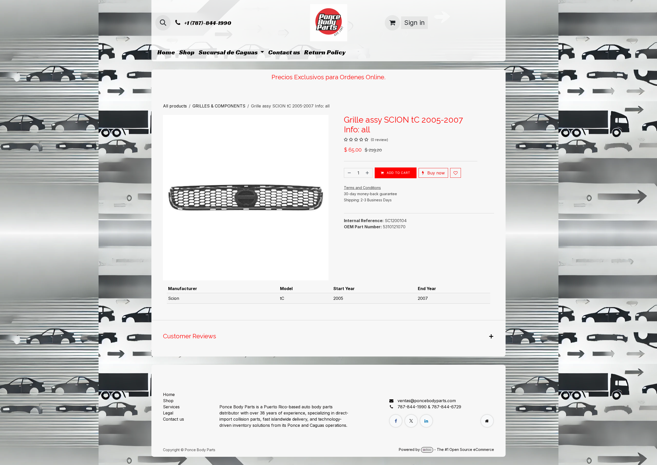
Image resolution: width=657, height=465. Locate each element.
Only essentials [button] (459, 456)
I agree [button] (484, 456)
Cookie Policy (317, 456)
